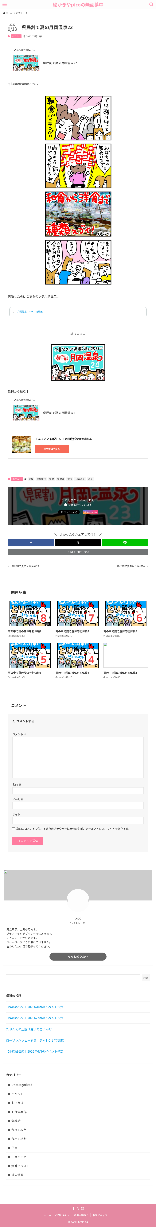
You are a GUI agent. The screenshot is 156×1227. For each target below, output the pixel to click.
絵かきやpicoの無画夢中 (78, 4)
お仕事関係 (19, 1111)
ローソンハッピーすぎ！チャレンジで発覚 (35, 1040)
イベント (17, 1093)
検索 (146, 978)
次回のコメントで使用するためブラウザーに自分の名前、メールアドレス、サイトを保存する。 (73, 828)
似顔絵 (16, 1120)
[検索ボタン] (151, 4)
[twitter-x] (78, 1208)
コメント (19, 734)
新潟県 (60, 479)
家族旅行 (41, 479)
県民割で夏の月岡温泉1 (59, 413)
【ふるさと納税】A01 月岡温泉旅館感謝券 (63, 438)
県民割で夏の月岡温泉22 (60, 63)
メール (18, 799)
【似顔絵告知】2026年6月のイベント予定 (34, 1051)
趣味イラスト (20, 1165)
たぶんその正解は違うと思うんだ (29, 1029)
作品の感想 (19, 1138)
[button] (31, 542)
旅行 (70, 479)
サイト (16, 814)
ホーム (47, 1215)
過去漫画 (17, 1174)
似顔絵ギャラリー (102, 1215)
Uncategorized (21, 1084)
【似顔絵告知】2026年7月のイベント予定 (34, 1018)
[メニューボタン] (4, 4)
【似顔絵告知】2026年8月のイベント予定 (34, 1006)
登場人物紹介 (81, 1215)
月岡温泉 (80, 479)
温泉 (90, 479)
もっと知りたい (78, 956)
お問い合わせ (62, 1215)
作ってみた (18, 1129)
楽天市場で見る (52, 449)
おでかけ (16, 36)
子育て (16, 1147)
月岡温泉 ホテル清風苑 (30, 311)
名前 (16, 784)
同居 (31, 479)
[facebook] (73, 1208)
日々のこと (19, 1157)
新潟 (51, 479)
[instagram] (82, 1208)
